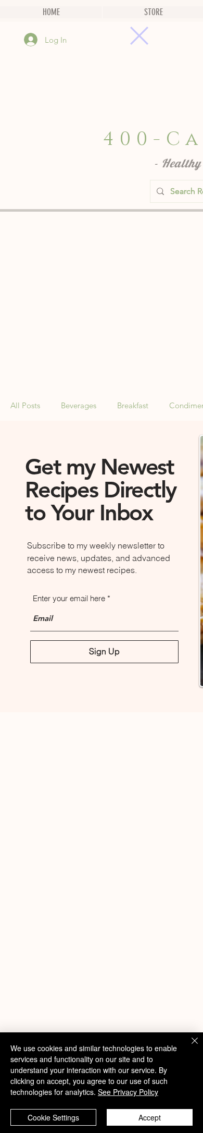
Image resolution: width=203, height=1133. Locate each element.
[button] (139, 35)
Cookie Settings (53, 1117)
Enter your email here (69, 598)
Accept (149, 1117)
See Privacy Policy (128, 1092)
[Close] (188, 1046)
